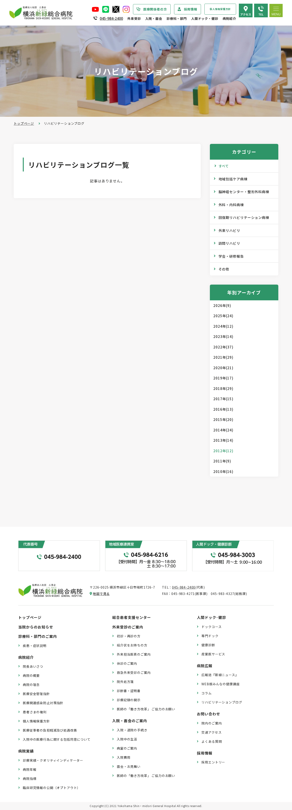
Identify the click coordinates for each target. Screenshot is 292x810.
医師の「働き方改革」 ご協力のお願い (146, 709)
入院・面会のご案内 (129, 720)
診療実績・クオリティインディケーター (53, 760)
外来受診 (134, 18)
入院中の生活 (127, 739)
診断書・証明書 (129, 690)
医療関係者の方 (155, 9)
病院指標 (29, 778)
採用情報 (190, 9)
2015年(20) (223, 419)
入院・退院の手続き (132, 730)
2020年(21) (223, 367)
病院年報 (29, 769)
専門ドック (209, 635)
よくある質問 (211, 741)
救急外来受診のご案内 (134, 672)
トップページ (24, 123)
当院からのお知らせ (35, 627)
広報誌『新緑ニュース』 (219, 674)
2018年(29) (223, 388)
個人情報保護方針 (220, 9)
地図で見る (101, 593)
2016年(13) (223, 409)
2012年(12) (223, 450)
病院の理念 (31, 684)
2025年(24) (223, 315)
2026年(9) (222, 305)
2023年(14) (223, 336)
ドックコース (211, 626)
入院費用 (123, 757)
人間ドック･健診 (211, 617)
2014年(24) (223, 430)
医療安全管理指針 (36, 693)
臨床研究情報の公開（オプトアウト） (51, 787)
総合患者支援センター (131, 617)
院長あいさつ (33, 666)
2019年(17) (223, 378)
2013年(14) (223, 440)
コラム (206, 693)
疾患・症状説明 (35, 645)
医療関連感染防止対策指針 (43, 703)
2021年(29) (223, 357)
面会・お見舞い (129, 766)
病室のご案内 (127, 748)
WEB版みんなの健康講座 (220, 684)
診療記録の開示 (129, 700)
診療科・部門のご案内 (37, 636)
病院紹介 (229, 18)
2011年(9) (222, 461)
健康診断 (208, 645)
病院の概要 (31, 675)
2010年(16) (223, 471)
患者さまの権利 (35, 712)
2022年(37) (223, 347)
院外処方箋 (125, 681)
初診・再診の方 (129, 636)
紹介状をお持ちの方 (132, 645)
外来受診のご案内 (127, 627)
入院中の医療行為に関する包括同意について (57, 739)
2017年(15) (223, 398)
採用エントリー (213, 762)
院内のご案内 (211, 723)
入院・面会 (153, 18)
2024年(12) (223, 326)
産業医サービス (213, 654)
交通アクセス (211, 732)
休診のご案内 (127, 663)
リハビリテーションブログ (221, 702)
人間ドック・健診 (204, 18)
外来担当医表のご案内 (134, 654)
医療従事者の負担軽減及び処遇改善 (50, 730)
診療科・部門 (177, 18)
